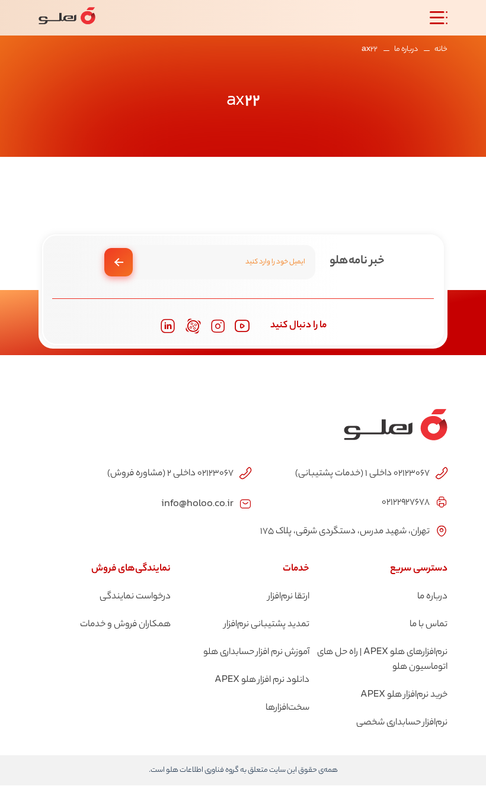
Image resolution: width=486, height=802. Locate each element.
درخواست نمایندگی (135, 597)
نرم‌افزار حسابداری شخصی (401, 723)
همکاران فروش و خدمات (125, 624)
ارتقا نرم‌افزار (288, 597)
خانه (440, 49)
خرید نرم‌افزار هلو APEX (403, 695)
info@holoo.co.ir (197, 502)
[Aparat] (193, 326)
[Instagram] (217, 326)
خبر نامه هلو (357, 261)
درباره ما (406, 49)
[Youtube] (242, 326)
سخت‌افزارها (287, 708)
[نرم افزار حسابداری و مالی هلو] (67, 17)
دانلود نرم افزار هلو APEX (262, 680)
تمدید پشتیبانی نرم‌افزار (266, 624)
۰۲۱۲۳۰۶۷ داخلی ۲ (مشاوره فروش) (170, 473)
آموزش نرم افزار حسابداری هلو (256, 652)
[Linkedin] (167, 326)
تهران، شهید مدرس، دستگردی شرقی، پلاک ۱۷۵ (345, 531)
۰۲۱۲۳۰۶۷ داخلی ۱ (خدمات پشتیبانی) (362, 473)
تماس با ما (428, 624)
